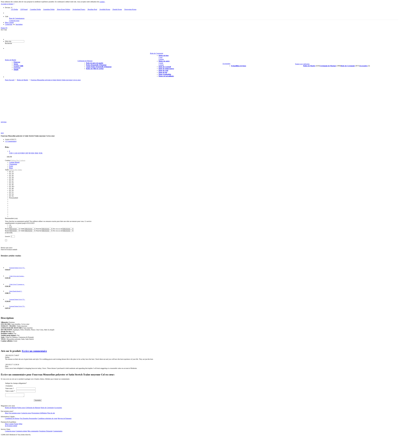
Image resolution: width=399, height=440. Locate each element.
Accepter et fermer (8, 4)
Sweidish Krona (104, 9)
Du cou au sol (57, 229)
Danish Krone (117, 9)
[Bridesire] (17, 39)
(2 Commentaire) (11, 141)
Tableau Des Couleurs (18, 160)
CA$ (15, 153)
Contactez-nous (14, 21)
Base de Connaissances (16, 18)
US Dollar (14, 9)
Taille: (7, 170)
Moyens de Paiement (64, 418)
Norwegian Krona (130, 9)
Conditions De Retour (12, 418)
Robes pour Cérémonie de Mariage (28, 408)
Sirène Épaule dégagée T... (15, 291)
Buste (7, 229)
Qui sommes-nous (14, 413)
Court (160, 57)
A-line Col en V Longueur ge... (17, 284)
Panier (4, 28)
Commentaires (57, 431)
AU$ (19, 153)
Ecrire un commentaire (34, 351)
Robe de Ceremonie (156, 53)
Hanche (38, 229)
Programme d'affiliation (39, 413)
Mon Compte (9, 22)
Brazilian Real (92, 9)
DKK (36, 153)
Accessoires (226, 64)
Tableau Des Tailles (15, 170)
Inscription (19, 24)
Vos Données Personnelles (28, 418)
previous (3, 122)
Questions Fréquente (45, 431)
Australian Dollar (49, 9)
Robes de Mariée (10, 60)
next (2, 133)
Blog (6, 413)
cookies (102, 2)
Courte (161, 63)
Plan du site (51, 413)
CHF (26, 153)
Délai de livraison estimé (13, 425)
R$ (30, 153)
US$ (10, 153)
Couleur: (8, 160)
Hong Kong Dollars (63, 9)
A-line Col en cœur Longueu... (16, 276)
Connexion (8, 24)
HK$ (22, 153)
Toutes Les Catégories (302, 64)
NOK (40, 153)
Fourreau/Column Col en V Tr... (17, 268)
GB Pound (24, 9)
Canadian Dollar (35, 9)
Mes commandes (33, 431)
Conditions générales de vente (47, 418)
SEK (32, 153)
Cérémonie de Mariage (85, 61)
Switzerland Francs (78, 9)
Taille (22, 229)
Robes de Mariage (11, 408)
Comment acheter (21, 431)
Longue (161, 59)
